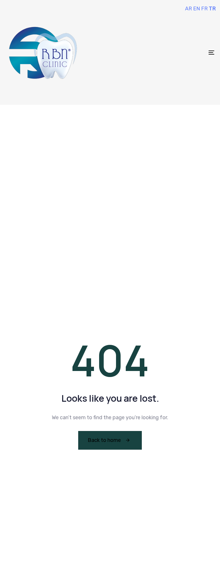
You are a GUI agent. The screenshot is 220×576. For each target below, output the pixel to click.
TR (212, 8)
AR (188, 8)
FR (204, 8)
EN (196, 8)
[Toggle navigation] (179, 52)
